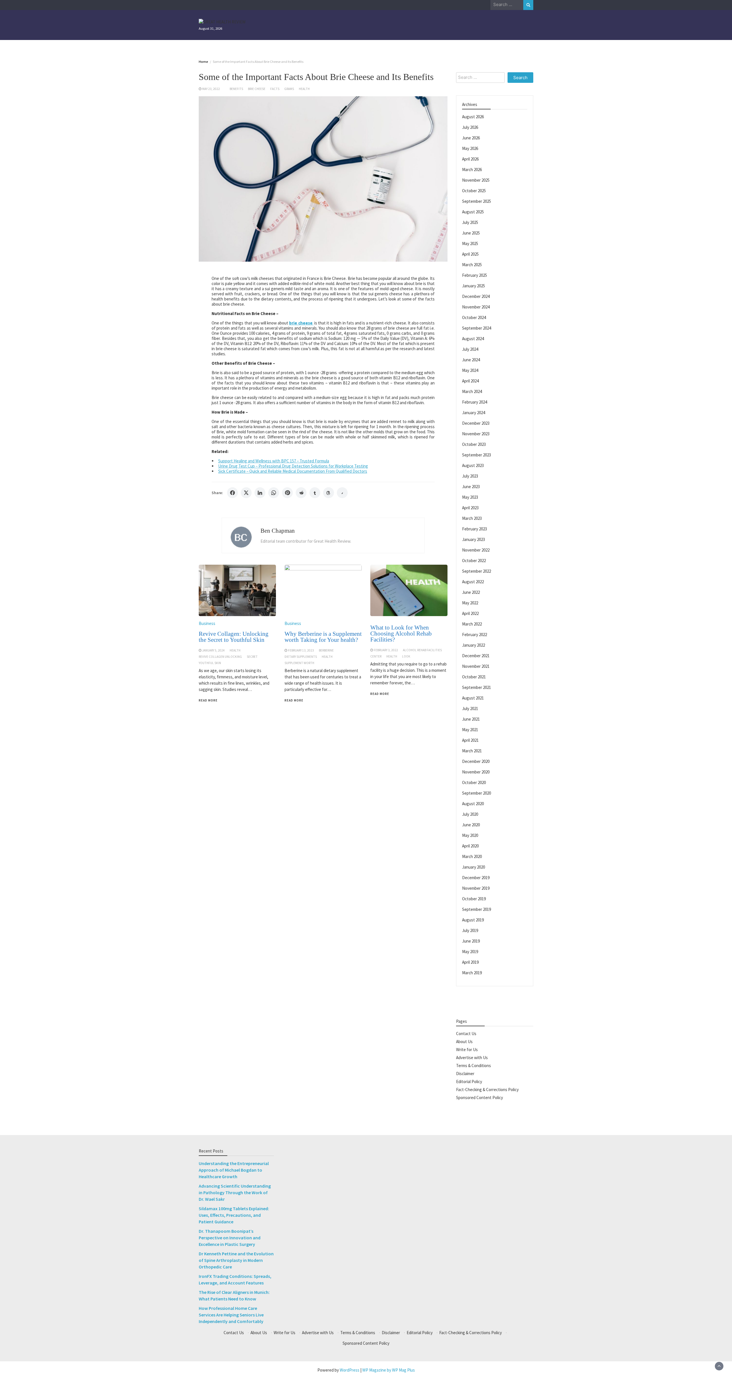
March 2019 (472, 972)
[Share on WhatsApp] (273, 492)
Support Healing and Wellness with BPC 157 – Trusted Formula (273, 461)
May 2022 (470, 603)
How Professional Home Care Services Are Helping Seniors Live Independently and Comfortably (231, 1314)
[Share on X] (246, 492)
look (406, 656)
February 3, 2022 (386, 650)
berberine (326, 650)
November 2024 (476, 307)
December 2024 (476, 296)
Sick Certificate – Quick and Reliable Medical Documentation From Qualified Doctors (292, 471)
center (375, 656)
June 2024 (471, 359)
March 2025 (472, 264)
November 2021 (476, 666)
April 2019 (470, 962)
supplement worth (299, 663)
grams (289, 89)
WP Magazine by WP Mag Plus (388, 1370)
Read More (208, 700)
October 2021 (474, 677)
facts (274, 89)
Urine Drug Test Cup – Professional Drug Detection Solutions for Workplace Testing (293, 466)
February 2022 (474, 634)
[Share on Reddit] (301, 492)
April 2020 (470, 846)
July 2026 (470, 127)
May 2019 (470, 951)
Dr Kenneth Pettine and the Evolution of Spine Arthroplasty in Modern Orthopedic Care (236, 1260)
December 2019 (476, 877)
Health (304, 89)
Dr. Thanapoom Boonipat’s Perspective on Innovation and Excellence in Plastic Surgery (229, 1237)
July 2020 (470, 814)
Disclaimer (465, 1073)
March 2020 (472, 856)
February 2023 (474, 529)
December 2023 (476, 423)
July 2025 (470, 222)
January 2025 (473, 285)
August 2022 (473, 581)
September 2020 (476, 793)
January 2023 (473, 539)
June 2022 (471, 592)
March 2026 (472, 169)
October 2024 (474, 317)
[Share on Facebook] (232, 492)
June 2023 (471, 486)
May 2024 (470, 370)
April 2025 (470, 254)
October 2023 (474, 444)
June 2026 (471, 138)
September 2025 (476, 201)
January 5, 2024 (213, 650)
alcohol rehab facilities (422, 650)
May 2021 (470, 729)
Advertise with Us (472, 1057)
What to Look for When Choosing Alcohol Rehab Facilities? (401, 633)
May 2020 (470, 835)
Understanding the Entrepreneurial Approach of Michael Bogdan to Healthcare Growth (234, 1169)
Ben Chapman (277, 530)
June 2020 (471, 824)
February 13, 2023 (301, 650)
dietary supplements (301, 657)
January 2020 (473, 867)
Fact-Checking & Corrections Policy (487, 1089)
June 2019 (471, 941)
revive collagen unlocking (220, 657)
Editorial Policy (469, 1081)
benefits (236, 89)
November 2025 (476, 180)
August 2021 (473, 698)
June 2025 (471, 233)
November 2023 (476, 433)
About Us (464, 1041)
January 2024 (473, 412)
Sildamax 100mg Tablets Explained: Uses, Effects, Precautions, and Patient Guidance (234, 1215)
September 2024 (476, 328)
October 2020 (474, 782)
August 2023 (473, 465)
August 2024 (473, 338)
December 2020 (476, 761)
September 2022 (476, 571)
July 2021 (470, 708)
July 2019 (470, 930)
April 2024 (470, 381)
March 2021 (472, 750)
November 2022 (476, 550)
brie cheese (256, 89)
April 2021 (470, 740)
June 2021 (471, 719)
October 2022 (474, 560)
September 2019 (476, 909)
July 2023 (470, 476)
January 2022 (473, 645)
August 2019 (473, 920)
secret (252, 657)
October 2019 (474, 898)
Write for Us (467, 1049)
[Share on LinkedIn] (259, 492)
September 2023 (476, 455)
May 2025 (470, 243)
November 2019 (476, 888)
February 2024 (474, 402)
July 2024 (470, 349)
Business (207, 623)
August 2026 (473, 116)
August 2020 (473, 803)
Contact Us (466, 1033)
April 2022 (470, 613)
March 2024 (472, 391)
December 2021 (476, 655)
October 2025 (474, 190)
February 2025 (474, 275)
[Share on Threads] (328, 492)
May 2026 (470, 148)
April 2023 (470, 507)
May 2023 (470, 497)
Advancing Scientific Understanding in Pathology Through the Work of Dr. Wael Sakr (235, 1192)
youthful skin (210, 663)
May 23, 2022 (211, 89)
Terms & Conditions (473, 1065)
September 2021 (476, 687)
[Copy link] (342, 492)
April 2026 (470, 159)
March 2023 (472, 518)
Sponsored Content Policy (479, 1097)
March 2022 (472, 624)
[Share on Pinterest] (287, 492)
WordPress (349, 1370)
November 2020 (476, 772)
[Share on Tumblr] (314, 492)
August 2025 (473, 212)
